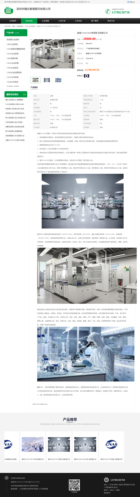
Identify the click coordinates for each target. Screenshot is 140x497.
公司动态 (78, 21)
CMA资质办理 (12, 58)
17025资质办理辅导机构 (16, 49)
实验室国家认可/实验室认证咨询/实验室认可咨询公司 (15, 136)
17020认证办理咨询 (14, 72)
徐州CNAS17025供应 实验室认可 (96, 459)
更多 (24, 94)
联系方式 (111, 21)
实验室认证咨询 (13, 40)
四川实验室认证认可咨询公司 (15, 118)
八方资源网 (23, 489)
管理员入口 (37, 489)
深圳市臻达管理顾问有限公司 (20, 486)
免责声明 (30, 489)
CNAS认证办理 (12, 63)
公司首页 (12, 21)
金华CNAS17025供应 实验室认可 (43, 459)
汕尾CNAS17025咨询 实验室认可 (15, 140)
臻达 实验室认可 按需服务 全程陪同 (15, 100)
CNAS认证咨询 (30, 26)
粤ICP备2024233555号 (32, 482)
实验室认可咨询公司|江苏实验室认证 (15, 109)
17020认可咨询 (12, 82)
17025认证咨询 (12, 68)
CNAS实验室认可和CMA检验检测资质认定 (15, 104)
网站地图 (45, 489)
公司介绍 (61, 21)
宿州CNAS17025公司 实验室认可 (69, 459)
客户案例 (94, 21)
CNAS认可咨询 (12, 77)
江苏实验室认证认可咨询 (13, 122)
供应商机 (29, 21)
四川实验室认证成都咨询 (13, 131)
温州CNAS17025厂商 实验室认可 (17, 459)
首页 (13, 26)
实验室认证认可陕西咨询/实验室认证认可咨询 (15, 113)
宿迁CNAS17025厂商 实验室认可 (122, 459)
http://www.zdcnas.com (40, 404)
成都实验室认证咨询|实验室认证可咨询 (15, 127)
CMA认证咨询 (12, 44)
